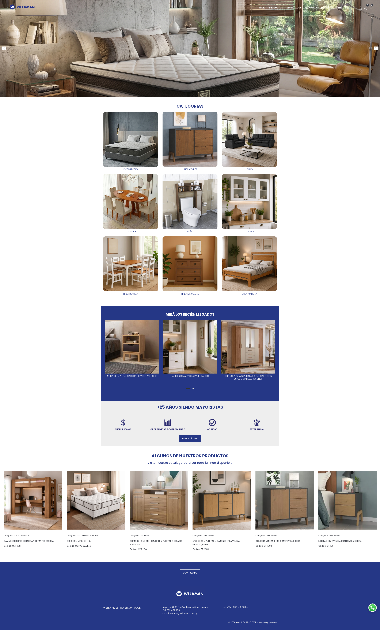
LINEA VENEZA (203, 535)
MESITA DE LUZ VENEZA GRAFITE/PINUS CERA (339, 541)
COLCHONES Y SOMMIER (82, 535)
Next (374, 46)
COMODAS (139, 535)
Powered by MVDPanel (268, 622)
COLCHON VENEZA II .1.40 (79, 541)
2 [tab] (193, 388)
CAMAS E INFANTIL (17, 535)
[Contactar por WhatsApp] (372, 607)
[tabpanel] (132, 352)
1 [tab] (188, 388)
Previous (2, 46)
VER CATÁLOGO (190, 438)
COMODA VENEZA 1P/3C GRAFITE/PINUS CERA (277, 541)
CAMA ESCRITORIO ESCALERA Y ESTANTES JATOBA (29, 541)
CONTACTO (190, 572)
